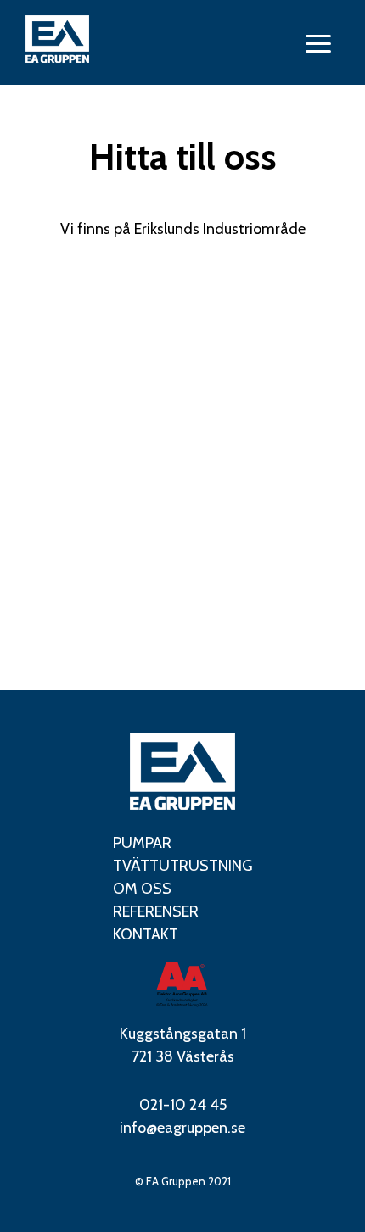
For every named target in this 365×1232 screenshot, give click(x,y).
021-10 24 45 (183, 1104)
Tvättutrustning (183, 865)
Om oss (142, 888)
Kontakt (145, 934)
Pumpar (142, 842)
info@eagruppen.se (182, 1127)
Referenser (156, 911)
